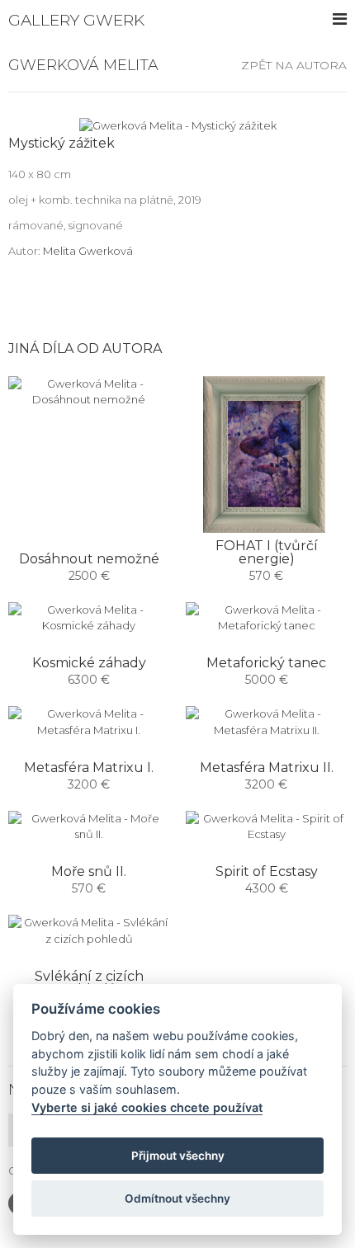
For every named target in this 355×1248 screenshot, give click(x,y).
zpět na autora (294, 65)
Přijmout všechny (178, 1155)
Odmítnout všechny (177, 1198)
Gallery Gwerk (76, 20)
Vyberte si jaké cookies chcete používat (147, 1107)
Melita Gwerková (88, 250)
